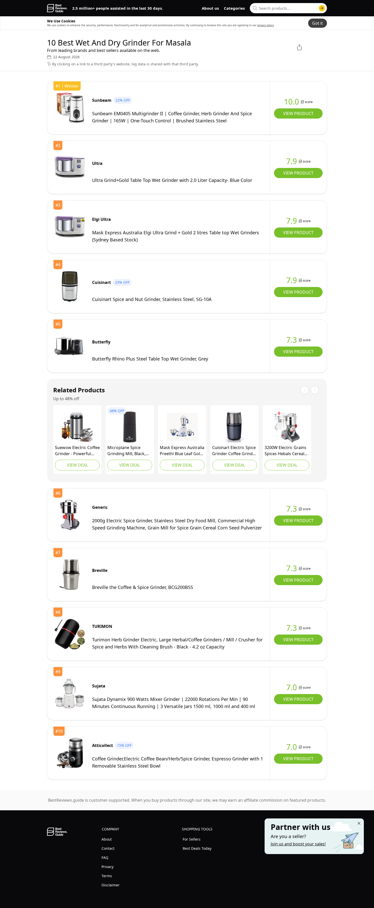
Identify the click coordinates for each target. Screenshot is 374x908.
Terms (107, 875)
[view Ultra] (69, 167)
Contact (108, 848)
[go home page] (57, 8)
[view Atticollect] (69, 753)
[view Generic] (182, 426)
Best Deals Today (197, 848)
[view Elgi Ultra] (69, 227)
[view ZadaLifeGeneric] (287, 426)
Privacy (107, 866)
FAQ (105, 857)
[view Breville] (69, 574)
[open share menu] (299, 47)
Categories (234, 8)
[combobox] (288, 8)
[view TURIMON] (69, 634)
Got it (317, 23)
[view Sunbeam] (69, 108)
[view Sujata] (69, 693)
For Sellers (191, 839)
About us (210, 8)
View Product (298, 113)
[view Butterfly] (69, 346)
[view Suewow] (77, 426)
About (107, 839)
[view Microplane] (129, 426)
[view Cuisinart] (69, 286)
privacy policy (265, 25)
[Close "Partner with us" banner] (359, 823)
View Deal (77, 465)
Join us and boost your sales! (298, 844)
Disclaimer (111, 885)
